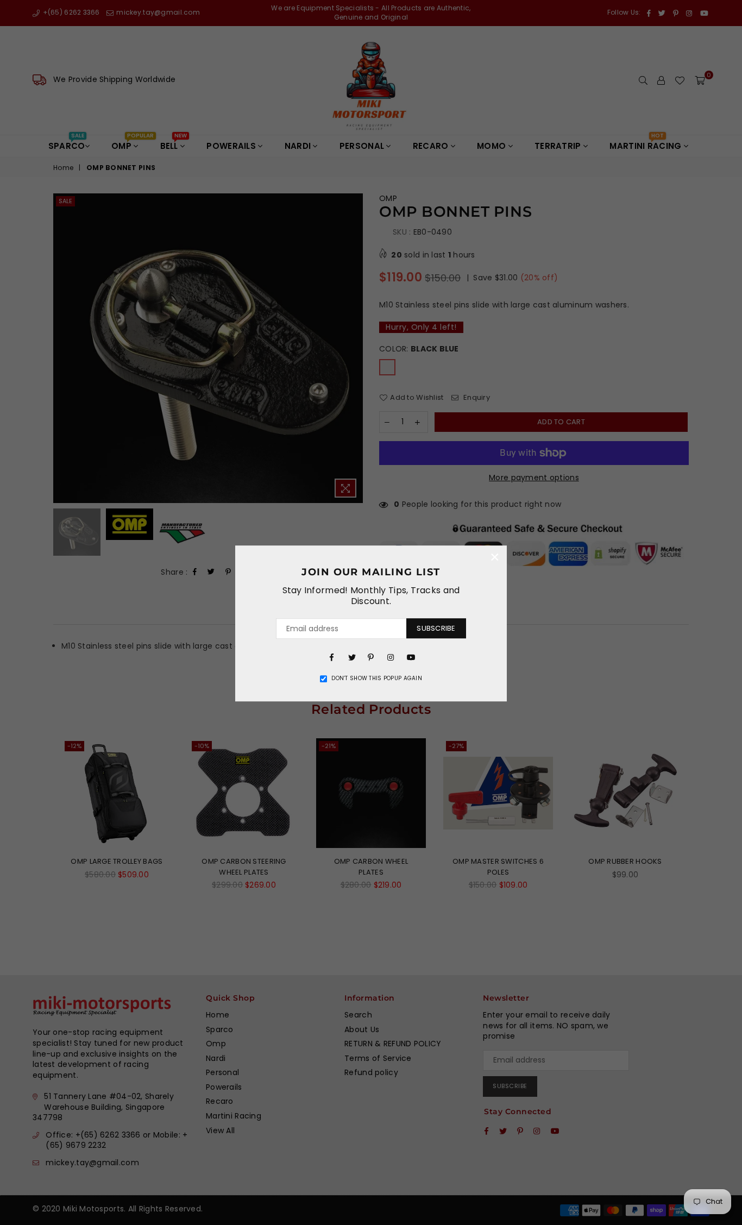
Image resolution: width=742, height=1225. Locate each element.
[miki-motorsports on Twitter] (351, 657)
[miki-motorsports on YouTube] (410, 657)
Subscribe (436, 628)
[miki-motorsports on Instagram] (390, 657)
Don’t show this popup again (376, 678)
